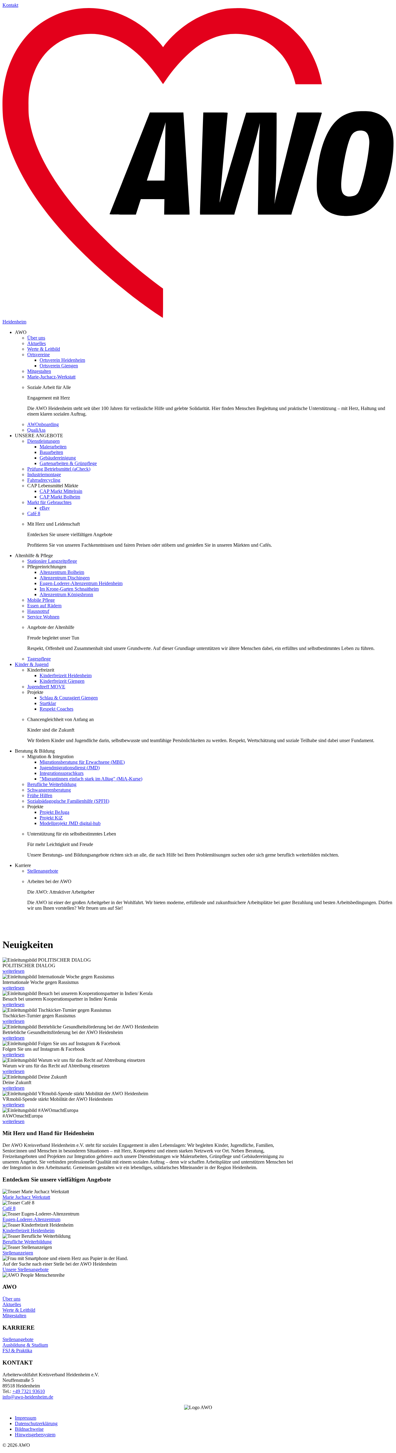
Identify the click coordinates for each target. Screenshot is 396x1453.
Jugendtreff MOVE (46, 686)
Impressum (25, 1418)
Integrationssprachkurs (62, 773)
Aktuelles (36, 343)
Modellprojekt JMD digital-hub (70, 823)
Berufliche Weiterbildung (51, 784)
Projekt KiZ (51, 817)
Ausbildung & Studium (25, 1345)
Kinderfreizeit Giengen (62, 681)
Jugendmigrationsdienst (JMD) (70, 767)
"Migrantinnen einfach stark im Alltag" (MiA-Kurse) (91, 778)
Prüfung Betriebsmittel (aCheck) (58, 469)
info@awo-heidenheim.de (27, 1397)
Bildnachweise (29, 1429)
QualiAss (36, 430)
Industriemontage (44, 474)
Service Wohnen (43, 616)
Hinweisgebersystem (35, 1434)
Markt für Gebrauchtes (49, 502)
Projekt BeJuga (54, 812)
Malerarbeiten (53, 446)
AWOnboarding (43, 424)
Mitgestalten (39, 371)
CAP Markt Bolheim (60, 496)
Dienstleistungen (43, 441)
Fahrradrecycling (43, 480)
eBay (45, 508)
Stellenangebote (42, 871)
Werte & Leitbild (43, 349)
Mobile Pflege (41, 600)
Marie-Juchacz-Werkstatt (51, 376)
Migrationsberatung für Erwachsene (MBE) (82, 762)
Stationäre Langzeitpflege (52, 561)
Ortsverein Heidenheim (62, 360)
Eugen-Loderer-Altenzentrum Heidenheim (81, 583)
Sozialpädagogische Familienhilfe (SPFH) (68, 801)
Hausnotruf (38, 611)
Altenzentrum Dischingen (65, 577)
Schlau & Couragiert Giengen (69, 697)
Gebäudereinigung (58, 457)
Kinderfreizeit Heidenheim (66, 675)
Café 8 (33, 513)
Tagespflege (39, 658)
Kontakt (10, 5)
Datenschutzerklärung (36, 1423)
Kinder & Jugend (32, 664)
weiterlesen (13, 971)
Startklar (48, 703)
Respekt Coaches (56, 709)
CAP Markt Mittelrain (61, 491)
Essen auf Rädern (44, 605)
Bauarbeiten (51, 452)
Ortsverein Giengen (59, 365)
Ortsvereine (38, 354)
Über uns (36, 337)
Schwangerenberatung (49, 790)
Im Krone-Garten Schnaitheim (69, 589)
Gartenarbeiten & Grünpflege (68, 463)
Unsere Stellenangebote (25, 1269)
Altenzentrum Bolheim (62, 572)
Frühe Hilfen (39, 795)
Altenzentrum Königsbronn (66, 594)
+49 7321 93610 (28, 1391)
